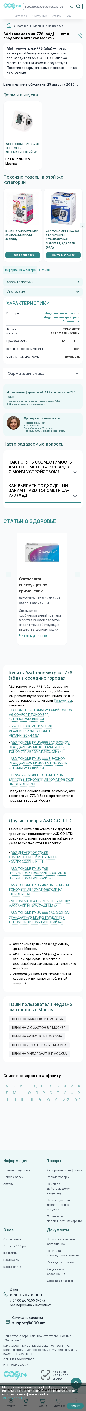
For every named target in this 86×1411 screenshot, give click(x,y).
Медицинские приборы (60, 317)
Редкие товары (58, 1177)
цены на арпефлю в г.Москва (37, 1036)
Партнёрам (11, 1260)
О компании (12, 1239)
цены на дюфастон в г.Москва (38, 1027)
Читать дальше (33, 636)
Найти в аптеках (22, 255)
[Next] (82, 225)
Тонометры (71, 321)
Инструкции (39, 16)
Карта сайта (12, 1266)
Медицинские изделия (61, 313)
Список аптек (13, 1177)
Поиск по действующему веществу (58, 1188)
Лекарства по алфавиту (64, 1170)
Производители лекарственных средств (58, 1204)
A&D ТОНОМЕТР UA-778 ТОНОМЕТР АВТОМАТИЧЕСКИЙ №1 (22, 148)
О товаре (21, 16)
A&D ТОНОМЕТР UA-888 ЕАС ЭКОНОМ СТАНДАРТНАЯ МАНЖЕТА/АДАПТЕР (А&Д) (63, 239)
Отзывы (56, 16)
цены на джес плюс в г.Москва (39, 1045)
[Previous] (8, 574)
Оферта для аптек (60, 1280)
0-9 (77, 1100)
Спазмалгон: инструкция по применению (33, 585)
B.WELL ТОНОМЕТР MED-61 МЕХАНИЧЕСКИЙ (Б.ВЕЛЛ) (22, 235)
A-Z (66, 1100)
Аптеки (8, 1184)
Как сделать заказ (61, 1262)
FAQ (68, 16)
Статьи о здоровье (17, 1170)
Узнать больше (14, 1398)
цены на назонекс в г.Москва (37, 1019)
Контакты (10, 1253)
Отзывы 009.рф (14, 1246)
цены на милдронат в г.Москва (39, 1053)
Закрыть (75, 1406)
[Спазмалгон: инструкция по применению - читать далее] (42, 552)
